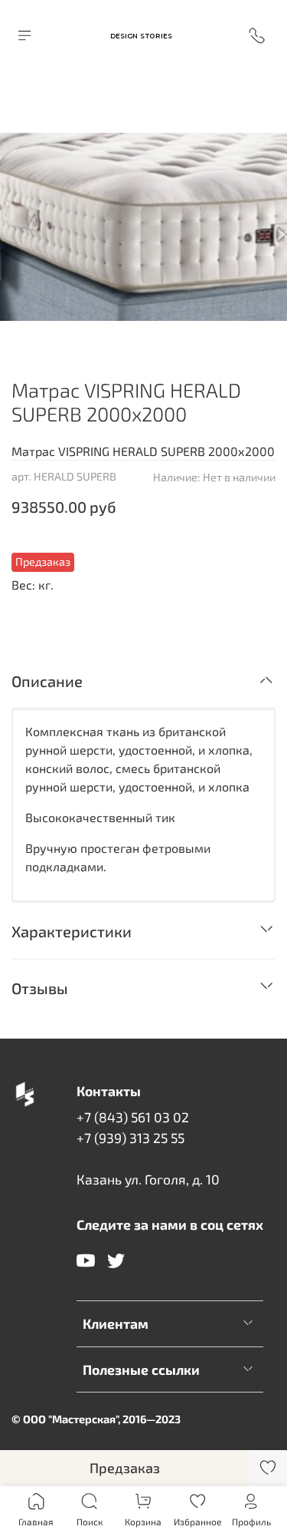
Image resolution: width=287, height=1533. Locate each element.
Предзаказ (125, 1467)
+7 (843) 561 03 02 (133, 1116)
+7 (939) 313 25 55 (130, 1137)
